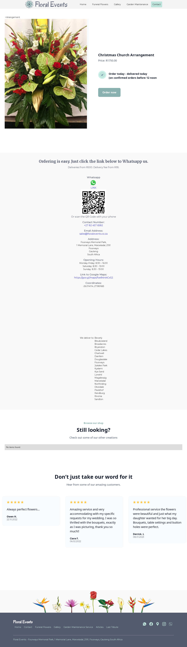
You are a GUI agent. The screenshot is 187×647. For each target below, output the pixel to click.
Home (83, 4)
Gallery (117, 4)
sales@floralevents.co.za (93, 233)
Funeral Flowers (100, 4)
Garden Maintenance (137, 4)
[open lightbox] (46, 74)
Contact (157, 4)
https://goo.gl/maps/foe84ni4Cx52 (93, 277)
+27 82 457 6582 (93, 225)
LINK (93, 187)
